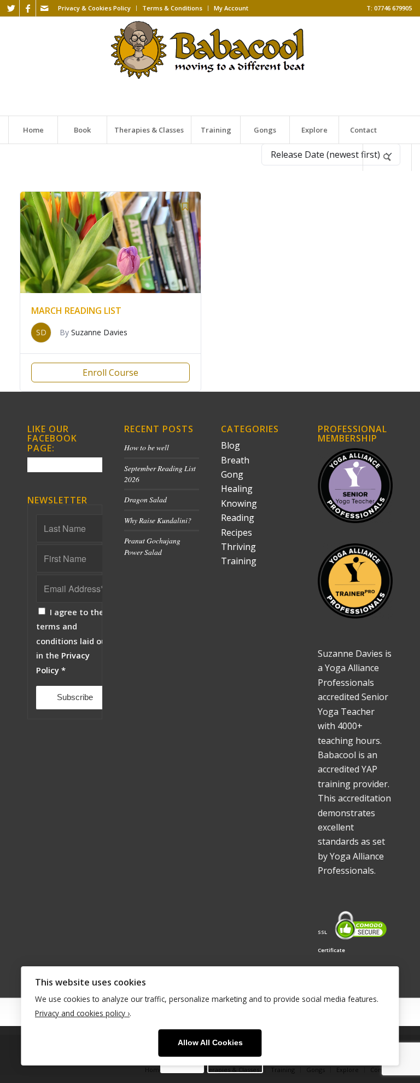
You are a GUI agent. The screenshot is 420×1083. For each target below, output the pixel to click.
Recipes (236, 532)
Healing (237, 489)
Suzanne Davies (99, 332)
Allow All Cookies (210, 1043)
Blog (230, 445)
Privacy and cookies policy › (82, 1013)
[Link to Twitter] (11, 8)
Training (238, 561)
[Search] (387, 157)
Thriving (238, 547)
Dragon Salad (145, 499)
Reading (237, 518)
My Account (231, 8)
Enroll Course (110, 372)
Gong (232, 474)
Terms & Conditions (172, 8)
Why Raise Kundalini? (157, 520)
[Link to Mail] (44, 8)
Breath (235, 460)
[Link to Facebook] (28, 8)
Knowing (239, 503)
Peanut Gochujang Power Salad (152, 546)
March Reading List (76, 311)
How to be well (146, 447)
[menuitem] (94, 8)
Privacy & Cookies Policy (94, 8)
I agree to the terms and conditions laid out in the (73, 640)
